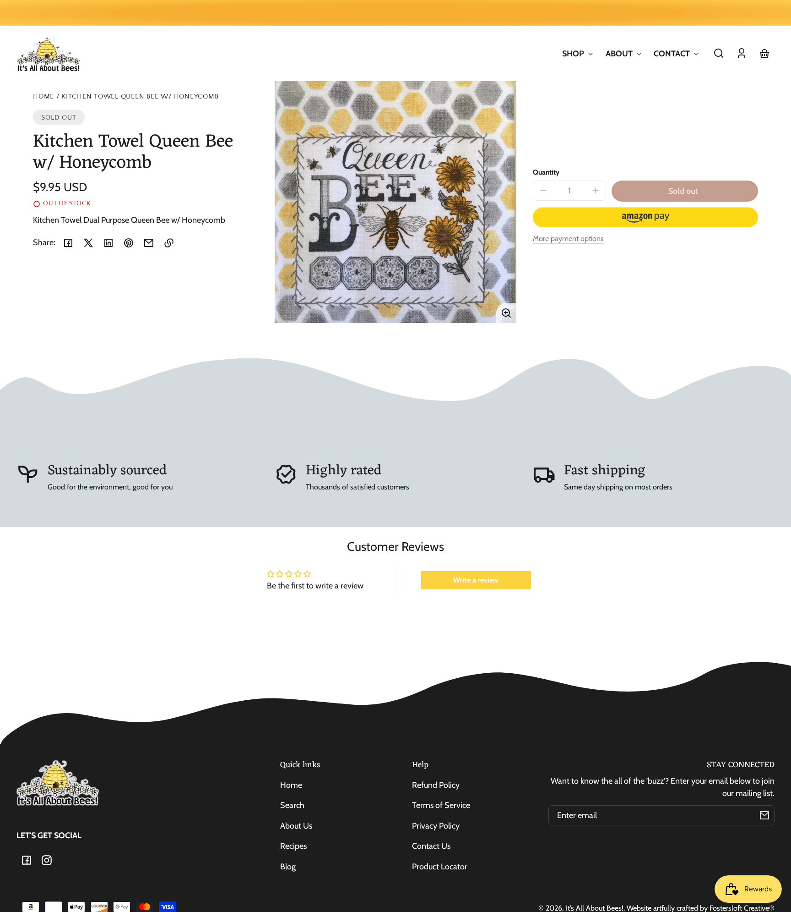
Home (43, 96)
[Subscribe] (764, 815)
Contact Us (431, 846)
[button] (719, 53)
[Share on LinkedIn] (108, 243)
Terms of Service (441, 805)
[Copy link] (169, 243)
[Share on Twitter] (88, 243)
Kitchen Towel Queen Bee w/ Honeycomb (140, 96)
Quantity (546, 172)
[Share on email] (149, 243)
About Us (296, 826)
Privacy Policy (436, 826)
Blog (288, 867)
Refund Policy (436, 785)
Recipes (293, 846)
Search (292, 805)
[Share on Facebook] (68, 243)
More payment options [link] (568, 238)
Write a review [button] (475, 580)
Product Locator (439, 867)
